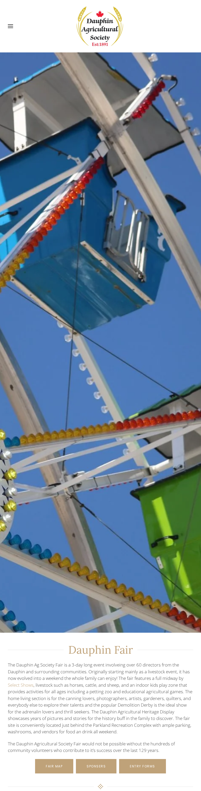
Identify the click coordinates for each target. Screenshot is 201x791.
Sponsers (96, 766)
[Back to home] (100, 26)
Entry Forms (142, 766)
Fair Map (54, 766)
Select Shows (21, 685)
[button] (10, 26)
